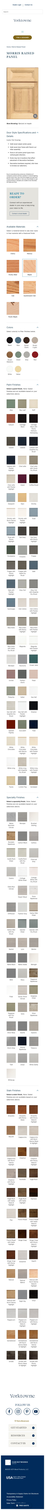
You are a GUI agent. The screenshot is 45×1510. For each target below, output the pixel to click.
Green (18, 360)
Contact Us (28, 5)
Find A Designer (22, 37)
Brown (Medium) (10, 361)
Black (10, 345)
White (10, 374)
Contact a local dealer (19, 213)
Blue (18, 345)
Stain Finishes (13, 1090)
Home (9, 47)
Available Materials (16, 226)
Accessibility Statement (15, 1497)
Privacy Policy (11, 1500)
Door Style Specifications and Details (21, 134)
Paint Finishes (13, 384)
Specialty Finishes (15, 797)
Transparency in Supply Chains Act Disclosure (23, 1494)
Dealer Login (17, 5)
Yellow (18, 374)
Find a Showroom (22, 1421)
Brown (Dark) (26, 346)
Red (35, 360)
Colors (10, 327)
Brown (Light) (35, 346)
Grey (26, 360)
